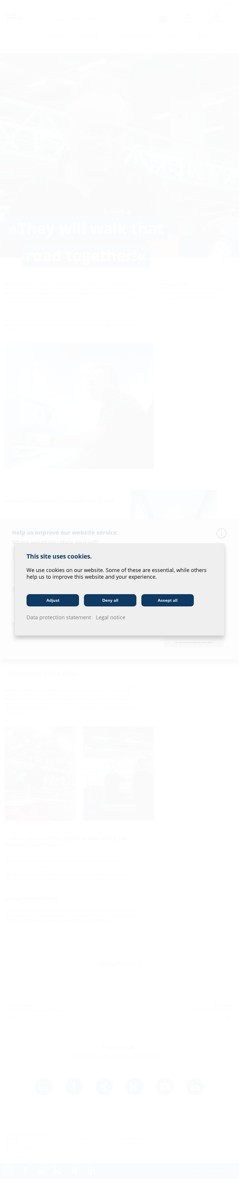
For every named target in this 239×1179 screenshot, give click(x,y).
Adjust (52, 600)
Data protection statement (59, 617)
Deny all (110, 600)
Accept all (168, 600)
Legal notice (110, 617)
